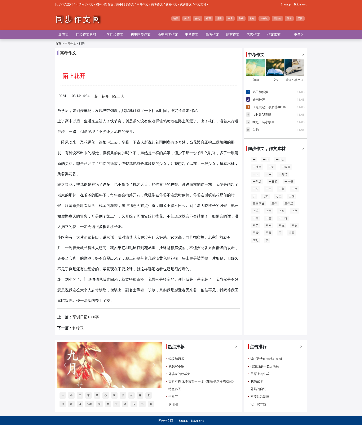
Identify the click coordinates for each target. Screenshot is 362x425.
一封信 (283, 174)
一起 (281, 189)
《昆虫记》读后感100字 (269, 107)
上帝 (269, 210)
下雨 (256, 218)
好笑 (197, 18)
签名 (289, 18)
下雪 (269, 218)
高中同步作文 (125, 4)
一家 (269, 174)
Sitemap (286, 4)
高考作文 (157, 4)
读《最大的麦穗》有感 (266, 359)
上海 (281, 210)
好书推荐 (258, 99)
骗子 (175, 18)
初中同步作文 (105, 4)
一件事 (257, 167)
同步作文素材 (64, 4)
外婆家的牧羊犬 (179, 374)
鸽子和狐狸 (260, 92)
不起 (269, 232)
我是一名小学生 (263, 122)
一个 (266, 159)
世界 (292, 232)
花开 (105, 96)
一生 (269, 189)
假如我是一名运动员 (265, 366)
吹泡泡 (173, 404)
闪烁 (186, 18)
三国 (292, 196)
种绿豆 (78, 328)
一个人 (280, 159)
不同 (269, 225)
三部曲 (277, 18)
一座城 (264, 18)
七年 (266, 196)
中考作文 (142, 4)
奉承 (230, 18)
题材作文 (171, 4)
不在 (281, 225)
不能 (256, 232)
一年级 (257, 181)
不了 (256, 225)
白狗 (255, 129)
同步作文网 (78, 19)
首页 (63, 34)
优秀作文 (186, 4)
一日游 (273, 181)
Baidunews (300, 4)
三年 (274, 203)
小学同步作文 (84, 4)
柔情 (300, 18)
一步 (256, 189)
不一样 (283, 218)
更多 (299, 34)
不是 (294, 225)
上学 (256, 210)
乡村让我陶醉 (261, 114)
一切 (271, 167)
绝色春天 (174, 389)
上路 (294, 210)
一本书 (288, 181)
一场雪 (286, 167)
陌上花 (118, 96)
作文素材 (200, 4)
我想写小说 (176, 366)
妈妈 (89, 404)
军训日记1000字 (85, 317)
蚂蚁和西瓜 (176, 359)
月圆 (219, 18)
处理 (208, 18)
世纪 (256, 240)
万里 (279, 196)
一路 (294, 189)
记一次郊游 (258, 404)
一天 (256, 174)
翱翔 (252, 18)
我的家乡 (257, 381)
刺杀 (241, 18)
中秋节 (173, 396)
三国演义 (258, 203)
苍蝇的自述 (258, 389)
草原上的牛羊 (260, 374)
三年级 (288, 203)
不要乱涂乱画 (260, 396)
